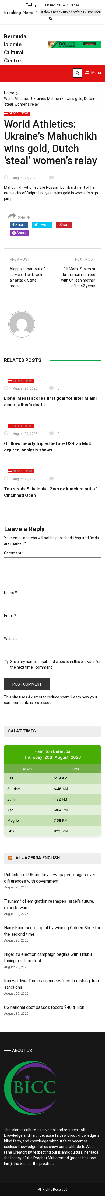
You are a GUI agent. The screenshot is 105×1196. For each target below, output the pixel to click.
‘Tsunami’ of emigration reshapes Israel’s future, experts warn (49, 904)
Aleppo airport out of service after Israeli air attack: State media (27, 277)
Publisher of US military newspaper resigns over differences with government (49, 878)
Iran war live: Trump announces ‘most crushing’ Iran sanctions (51, 984)
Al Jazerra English (38, 857)
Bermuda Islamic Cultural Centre (15, 48)
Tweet (44, 225)
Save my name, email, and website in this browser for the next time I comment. (55, 664)
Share (20, 225)
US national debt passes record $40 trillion (44, 1007)
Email (10, 615)
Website (11, 638)
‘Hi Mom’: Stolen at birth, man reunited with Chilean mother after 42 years (78, 277)
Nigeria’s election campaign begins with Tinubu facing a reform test (48, 957)
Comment (14, 553)
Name (10, 592)
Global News (18, 113)
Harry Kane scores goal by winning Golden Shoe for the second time (52, 931)
